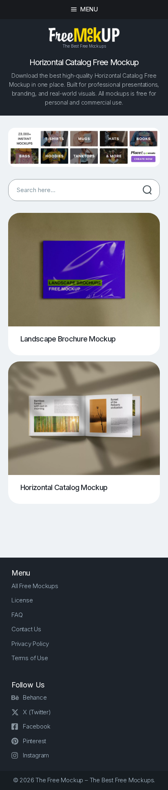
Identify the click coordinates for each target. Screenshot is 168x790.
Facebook (36, 726)
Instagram (36, 755)
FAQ (16, 615)
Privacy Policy (30, 644)
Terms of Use (29, 658)
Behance (35, 697)
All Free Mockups (34, 586)
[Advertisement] (88, 524)
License (22, 600)
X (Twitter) (37, 712)
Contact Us (26, 629)
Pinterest (34, 741)
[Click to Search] (147, 190)
